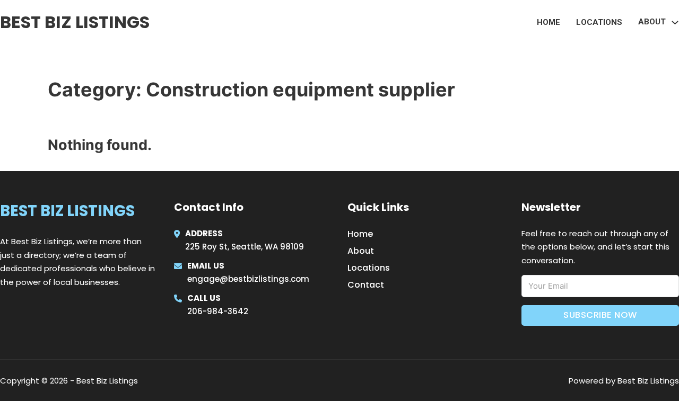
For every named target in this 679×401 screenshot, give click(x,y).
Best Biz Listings (75, 22)
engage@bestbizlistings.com (248, 278)
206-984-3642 (217, 311)
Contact (365, 285)
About (360, 251)
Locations (599, 22)
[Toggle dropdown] (675, 22)
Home (548, 22)
